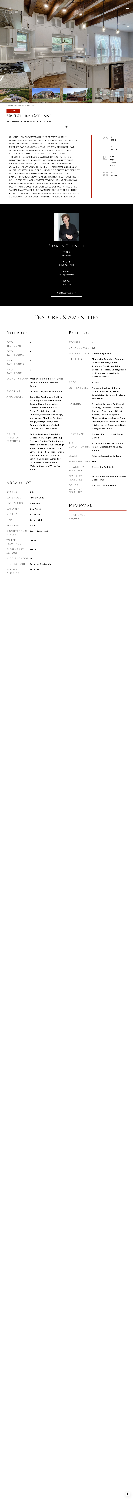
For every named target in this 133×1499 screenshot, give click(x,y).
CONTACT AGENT (66, 293)
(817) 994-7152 (67, 265)
